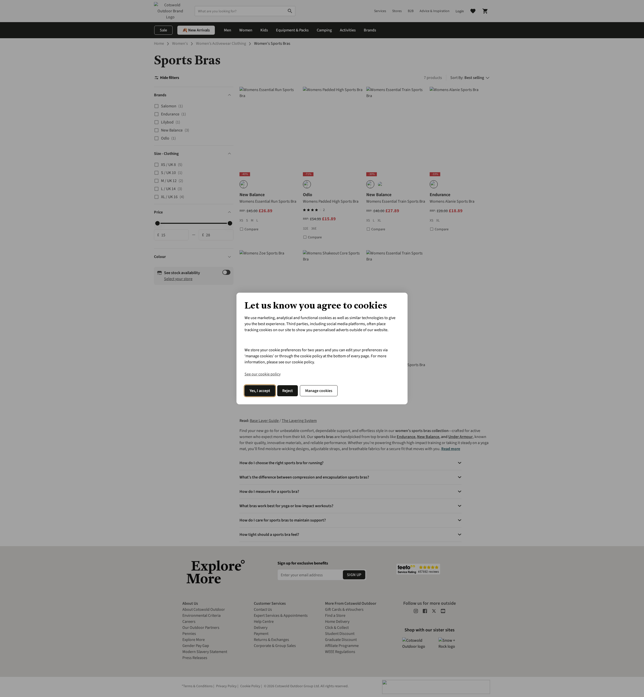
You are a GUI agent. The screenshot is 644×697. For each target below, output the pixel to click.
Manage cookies (318, 391)
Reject (287, 391)
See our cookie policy (262, 374)
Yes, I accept (260, 391)
